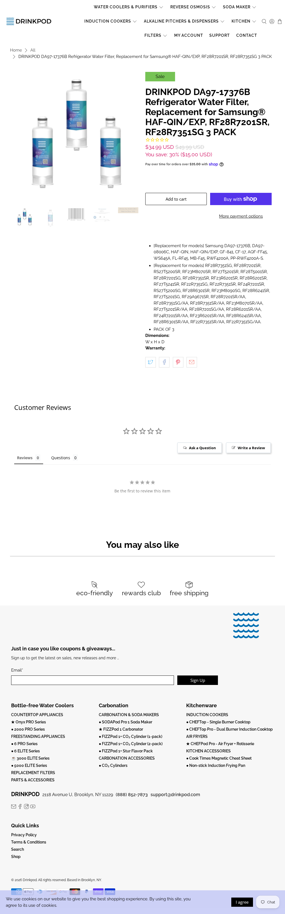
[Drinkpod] (29, 21)
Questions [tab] (60, 457)
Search (17, 849)
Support (219, 35)
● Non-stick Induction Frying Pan (215, 765)
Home (16, 50)
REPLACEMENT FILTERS (33, 772)
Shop (16, 856)
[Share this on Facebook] (164, 362)
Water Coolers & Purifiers (126, 7)
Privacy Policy (24, 835)
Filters (152, 35)
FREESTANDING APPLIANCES (38, 736)
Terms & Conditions (28, 842)
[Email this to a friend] (191, 362)
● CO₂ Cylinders (113, 765)
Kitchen (241, 21)
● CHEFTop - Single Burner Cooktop (218, 722)
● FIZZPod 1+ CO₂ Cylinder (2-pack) (131, 744)
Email (17, 670)
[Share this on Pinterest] (178, 362)
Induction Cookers (107, 21)
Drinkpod (30, 880)
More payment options (241, 216)
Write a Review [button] (251, 447)
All (32, 50)
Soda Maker (236, 7)
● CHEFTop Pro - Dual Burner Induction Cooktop (229, 729)
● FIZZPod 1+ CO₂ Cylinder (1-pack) (130, 736)
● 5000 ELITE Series (29, 765)
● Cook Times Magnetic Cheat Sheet (219, 758)
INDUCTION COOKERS (207, 715)
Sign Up (197, 680)
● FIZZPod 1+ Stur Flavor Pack (126, 751)
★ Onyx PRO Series (28, 722)
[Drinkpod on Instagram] (26, 807)
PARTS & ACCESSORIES (33, 780)
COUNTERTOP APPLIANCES (37, 715)
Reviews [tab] (25, 457)
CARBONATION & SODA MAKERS (129, 715)
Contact (246, 35)
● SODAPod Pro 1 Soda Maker (125, 722)
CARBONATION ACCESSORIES (127, 758)
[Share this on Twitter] (150, 362)
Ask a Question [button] (202, 447)
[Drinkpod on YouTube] (32, 807)
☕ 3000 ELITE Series (30, 758)
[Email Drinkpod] (13, 807)
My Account (188, 35)
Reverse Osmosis (190, 7)
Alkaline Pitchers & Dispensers (181, 21)
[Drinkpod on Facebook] (20, 807)
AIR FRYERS (197, 736)
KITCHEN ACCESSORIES (208, 751)
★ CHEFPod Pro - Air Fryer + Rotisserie (220, 744)
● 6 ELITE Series (25, 751)
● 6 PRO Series (24, 744)
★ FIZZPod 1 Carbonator (121, 729)
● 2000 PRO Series (28, 729)
